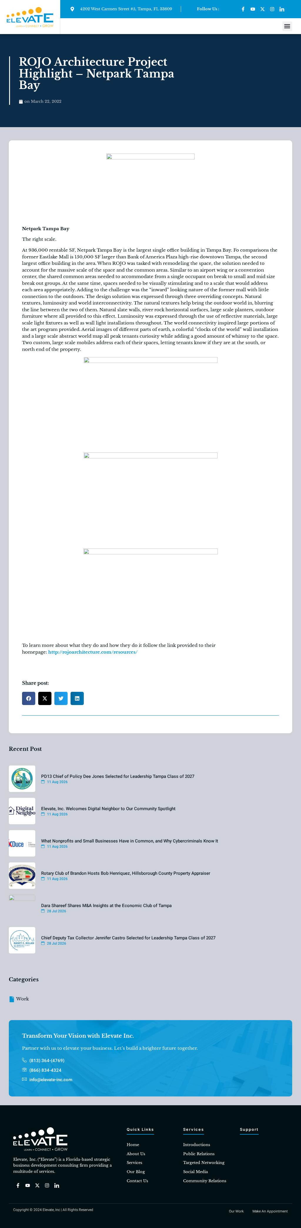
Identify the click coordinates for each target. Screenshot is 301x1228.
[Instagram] (272, 9)
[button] (287, 26)
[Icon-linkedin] (282, 9)
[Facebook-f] (243, 9)
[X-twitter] (262, 9)
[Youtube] (252, 9)
